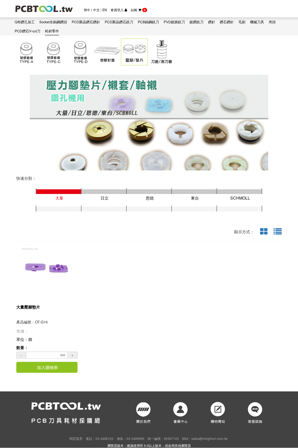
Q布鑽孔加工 (25, 21)
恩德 (150, 198)
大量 (59, 198)
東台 (195, 198)
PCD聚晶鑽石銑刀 (119, 21)
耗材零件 (52, 30)
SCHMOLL (240, 198)
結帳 (138, 9)
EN (104, 9)
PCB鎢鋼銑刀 (148, 21)
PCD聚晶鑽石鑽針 (86, 21)
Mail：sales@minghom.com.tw (204, 438)
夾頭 (272, 21)
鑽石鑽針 (227, 21)
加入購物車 (47, 367)
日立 (104, 198)
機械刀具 (257, 21)
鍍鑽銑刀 (196, 21)
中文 (96, 9)
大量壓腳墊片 (28, 307)
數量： (22, 347)
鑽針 (211, 21)
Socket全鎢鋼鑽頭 (53, 21)
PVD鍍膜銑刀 (174, 21)
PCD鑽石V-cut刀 (27, 30)
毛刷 (241, 21)
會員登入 (118, 9)
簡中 (87, 9)
